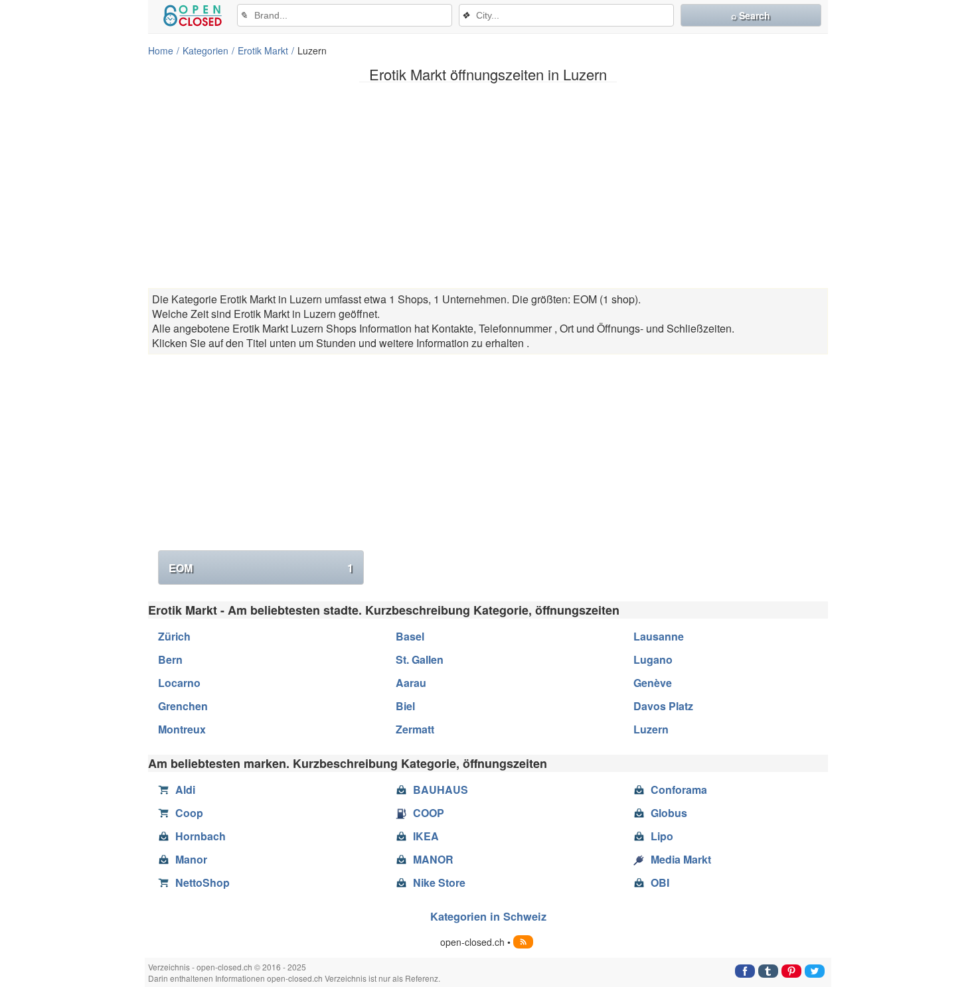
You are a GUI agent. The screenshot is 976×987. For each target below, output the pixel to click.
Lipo (662, 836)
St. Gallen (420, 659)
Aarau (411, 682)
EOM (261, 567)
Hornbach (200, 836)
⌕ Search (750, 15)
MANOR (433, 859)
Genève (652, 682)
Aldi (185, 789)
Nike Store (439, 882)
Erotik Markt (263, 50)
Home (160, 50)
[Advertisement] (488, 185)
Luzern (651, 729)
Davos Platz (663, 706)
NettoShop (202, 882)
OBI (660, 882)
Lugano (653, 659)
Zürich (174, 636)
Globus (669, 812)
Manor (191, 859)
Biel (405, 706)
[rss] (523, 942)
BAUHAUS (440, 789)
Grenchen (183, 706)
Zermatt (415, 729)
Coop (189, 812)
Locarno (179, 682)
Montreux (182, 729)
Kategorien (205, 50)
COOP (428, 812)
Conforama (679, 789)
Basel (410, 636)
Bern (170, 659)
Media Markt (681, 859)
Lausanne (658, 636)
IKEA (426, 836)
